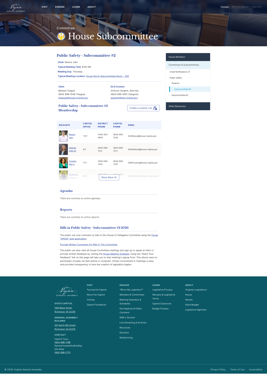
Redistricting (126, 337)
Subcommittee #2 (182, 89)
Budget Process (160, 308)
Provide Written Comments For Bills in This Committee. (89, 244)
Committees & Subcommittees (184, 65)
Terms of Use (237, 369)
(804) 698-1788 (62, 342)
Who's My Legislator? (240, 7)
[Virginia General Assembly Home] (16, 7)
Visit (45, 7)
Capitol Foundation (96, 304)
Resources (125, 327)
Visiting (90, 299)
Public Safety (176, 78)
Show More (107, 177)
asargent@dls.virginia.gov (124, 97)
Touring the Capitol (97, 289)
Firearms (175, 83)
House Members (177, 57)
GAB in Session (127, 317)
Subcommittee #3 (179, 95)
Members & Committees (132, 294)
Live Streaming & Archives (133, 322)
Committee (66, 28)
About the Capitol (96, 294)
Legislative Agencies (196, 309)
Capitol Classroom (161, 303)
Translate (224, 7)
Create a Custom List (141, 108)
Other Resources (177, 106)
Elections (124, 332)
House (188, 294)
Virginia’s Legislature (196, 289)
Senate (189, 299)
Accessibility (256, 369)
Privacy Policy (218, 369)
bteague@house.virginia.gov (73, 97)
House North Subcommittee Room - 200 (107, 76)
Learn (76, 7)
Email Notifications (179, 72)
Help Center (257, 7)
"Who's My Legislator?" (131, 289)
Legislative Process (162, 289)
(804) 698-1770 (62, 352)
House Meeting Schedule (116, 253)
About (91, 7)
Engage (60, 7)
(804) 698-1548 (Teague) (71, 94)
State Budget (192, 304)
